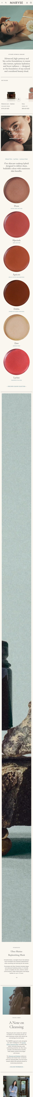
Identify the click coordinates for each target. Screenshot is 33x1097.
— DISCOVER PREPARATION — (16, 1067)
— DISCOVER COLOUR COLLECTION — (16, 386)
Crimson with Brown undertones (16, 311)
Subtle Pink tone (16, 242)
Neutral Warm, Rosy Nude (16, 208)
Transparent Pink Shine (16, 380)
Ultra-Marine (16, 952)
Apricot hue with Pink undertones (16, 277)
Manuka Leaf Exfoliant (15, 1056)
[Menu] (2, 3)
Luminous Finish (16, 345)
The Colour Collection (16, 131)
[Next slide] (29, 96)
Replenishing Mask (16, 955)
